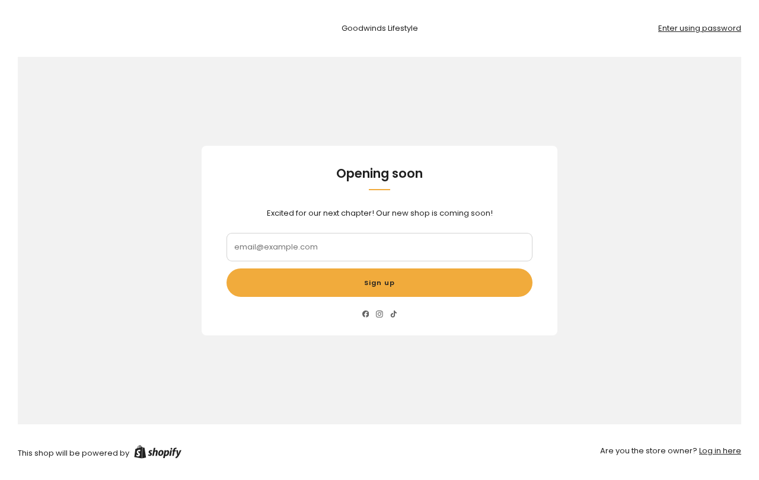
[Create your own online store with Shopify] (157, 454)
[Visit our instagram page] (379, 314)
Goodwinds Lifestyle (380, 28)
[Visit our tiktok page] (393, 314)
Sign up (379, 282)
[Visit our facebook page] (365, 314)
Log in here (720, 450)
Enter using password (699, 28)
